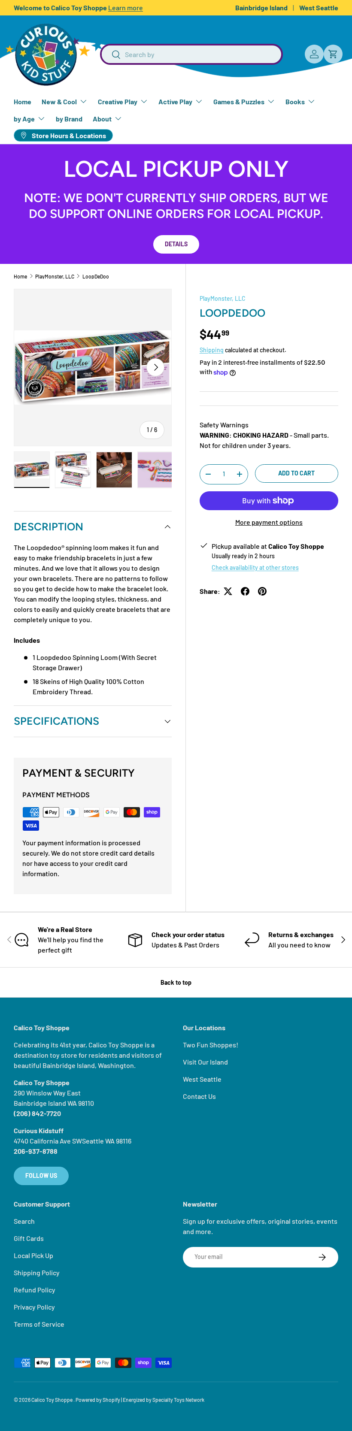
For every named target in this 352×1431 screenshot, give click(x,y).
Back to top (176, 982)
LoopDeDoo (95, 276)
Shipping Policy (37, 1272)
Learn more (125, 7)
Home (22, 101)
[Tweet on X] (228, 591)
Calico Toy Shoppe (52, 1400)
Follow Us (41, 1175)
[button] (333, 54)
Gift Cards (29, 1238)
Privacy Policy (34, 1307)
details (176, 244)
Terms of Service (39, 1324)
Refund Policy (34, 1290)
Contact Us (199, 1096)
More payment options (269, 522)
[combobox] (191, 54)
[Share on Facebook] (245, 591)
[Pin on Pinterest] (262, 591)
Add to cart (296, 473)
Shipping (212, 350)
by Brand (69, 119)
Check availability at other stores (255, 567)
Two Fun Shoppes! (210, 1045)
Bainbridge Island (261, 7)
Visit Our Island (205, 1062)
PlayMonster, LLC (54, 276)
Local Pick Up (33, 1255)
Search (24, 1221)
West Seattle (318, 7)
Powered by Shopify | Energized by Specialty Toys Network (140, 1400)
